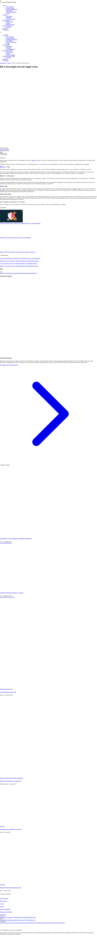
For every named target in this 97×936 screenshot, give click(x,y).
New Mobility (9, 10)
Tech (4, 5)
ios (3, 273)
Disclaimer (29, 917)
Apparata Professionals (11, 9)
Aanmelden (6, 29)
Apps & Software (10, 8)
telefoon (35, 273)
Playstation (30, 920)
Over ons (5, 917)
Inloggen (5, 28)
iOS (26, 920)
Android (9, 920)
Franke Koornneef (4, 149)
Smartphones (9, 16)
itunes (29, 273)
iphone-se (25, 273)
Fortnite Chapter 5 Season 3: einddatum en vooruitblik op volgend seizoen (16, 538)
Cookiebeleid (16, 917)
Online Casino (12, 922)
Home (1, 917)
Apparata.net (3, 63)
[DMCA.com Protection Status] (2, 927)
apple (1, 273)
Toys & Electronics (10, 19)
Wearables (8, 17)
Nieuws (9, 63)
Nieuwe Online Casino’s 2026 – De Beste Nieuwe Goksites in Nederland (17, 252)
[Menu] (0, 1)
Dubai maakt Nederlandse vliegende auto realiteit (10, 887)
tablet (31, 273)
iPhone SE (2, 166)
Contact (34, 917)
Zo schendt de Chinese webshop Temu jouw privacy (11, 829)
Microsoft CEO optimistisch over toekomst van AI (10, 781)
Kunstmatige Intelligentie (48, 922)
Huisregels (10, 917)
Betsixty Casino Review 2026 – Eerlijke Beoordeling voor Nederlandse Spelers (19, 266)
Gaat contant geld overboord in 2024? (8, 692)
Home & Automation (11, 12)
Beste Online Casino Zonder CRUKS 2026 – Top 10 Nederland (15, 237)
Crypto (7, 13)
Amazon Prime (3, 920)
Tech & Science (10, 6)
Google (23, 920)
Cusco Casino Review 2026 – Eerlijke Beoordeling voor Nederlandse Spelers (18, 263)
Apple (13, 920)
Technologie (57, 922)
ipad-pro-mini (16, 273)
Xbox (34, 920)
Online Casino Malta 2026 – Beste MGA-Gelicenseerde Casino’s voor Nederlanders (20, 223)
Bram (1, 152)
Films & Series (9, 21)
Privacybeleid (23, 917)
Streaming (8, 27)
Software (63, 922)
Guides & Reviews (7, 25)
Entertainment (6, 20)
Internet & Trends (10, 24)
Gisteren (33, 160)
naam (3, 188)
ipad (8, 273)
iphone (21, 273)
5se (45, 169)
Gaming (8, 23)
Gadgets (5, 15)
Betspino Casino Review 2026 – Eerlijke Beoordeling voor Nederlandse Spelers (19, 261)
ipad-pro (11, 273)
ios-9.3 (5, 273)
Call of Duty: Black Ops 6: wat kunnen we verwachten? (11, 592)
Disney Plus (18, 920)
